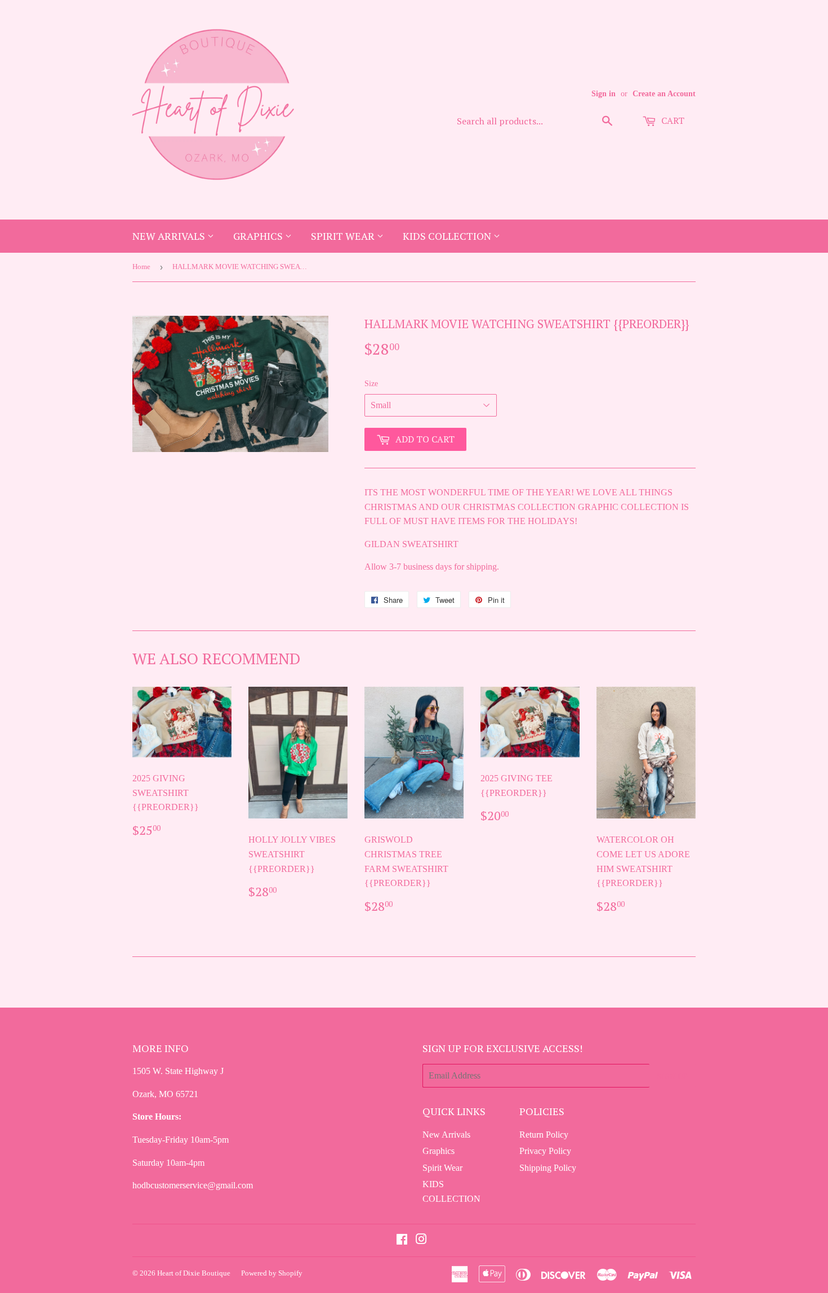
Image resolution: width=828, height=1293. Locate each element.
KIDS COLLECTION (448, 236)
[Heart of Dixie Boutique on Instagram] (421, 1240)
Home (141, 266)
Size (371, 383)
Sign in (603, 94)
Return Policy (543, 1134)
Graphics (259, 236)
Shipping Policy (547, 1168)
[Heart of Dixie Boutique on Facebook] (402, 1240)
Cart (671, 120)
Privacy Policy (545, 1151)
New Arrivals (169, 236)
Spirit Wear (344, 236)
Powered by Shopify (271, 1273)
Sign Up (672, 1076)
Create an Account (664, 94)
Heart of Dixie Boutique (193, 1273)
